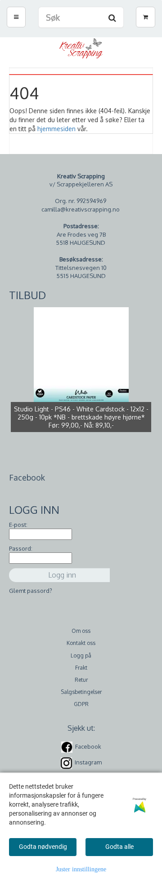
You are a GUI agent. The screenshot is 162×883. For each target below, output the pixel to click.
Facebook (88, 746)
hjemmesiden (56, 128)
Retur (81, 679)
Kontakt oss (81, 643)
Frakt (81, 667)
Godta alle (119, 846)
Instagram (88, 762)
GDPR (81, 704)
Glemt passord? (30, 590)
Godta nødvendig (43, 846)
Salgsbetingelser (81, 692)
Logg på (81, 655)
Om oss (81, 630)
